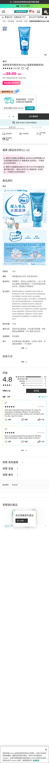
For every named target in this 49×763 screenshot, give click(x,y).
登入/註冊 (20, 521)
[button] (45, 11)
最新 (8, 397)
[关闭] (46, 749)
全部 (4, 397)
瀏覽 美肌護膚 (11, 462)
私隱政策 (36, 760)
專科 (5, 61)
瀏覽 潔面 (8, 468)
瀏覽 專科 (8, 475)
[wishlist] (22, 68)
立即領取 (29, 108)
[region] (24, 754)
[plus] (13, 116)
